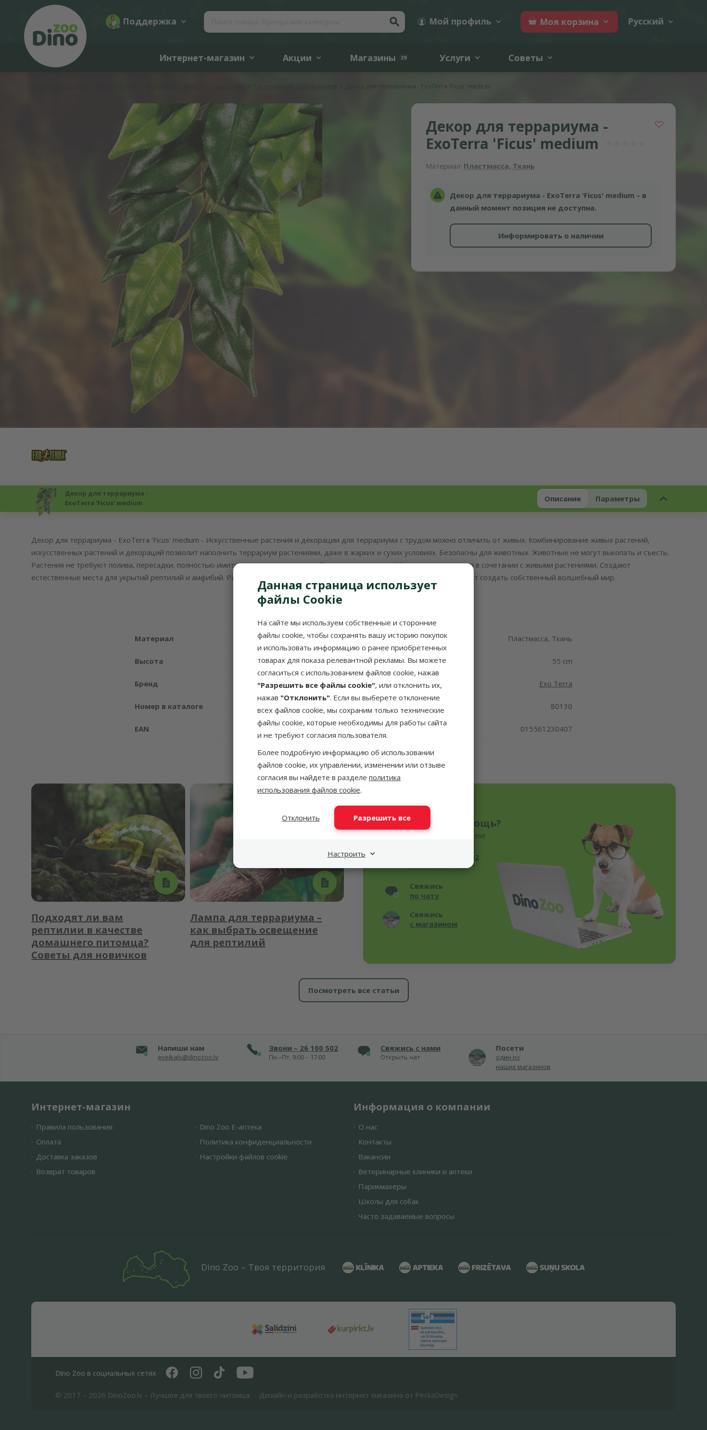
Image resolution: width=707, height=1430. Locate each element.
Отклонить (301, 817)
